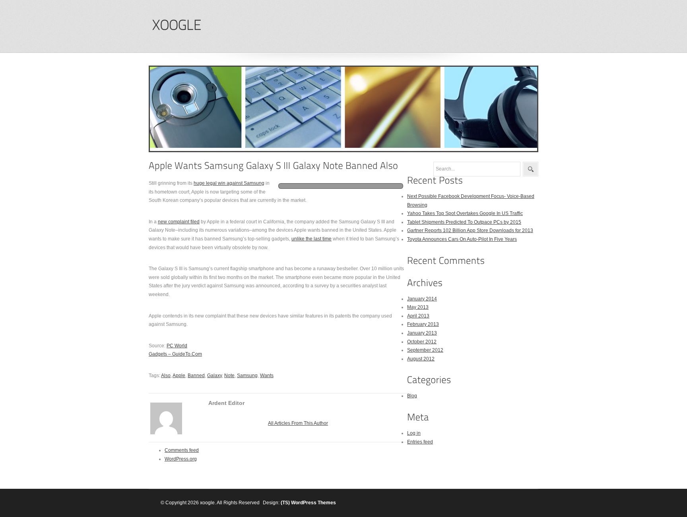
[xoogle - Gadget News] (176, 25)
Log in (414, 433)
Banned (196, 375)
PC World (177, 346)
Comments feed (182, 450)
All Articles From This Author (298, 423)
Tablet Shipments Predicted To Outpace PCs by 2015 (464, 222)
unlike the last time (311, 239)
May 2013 (418, 307)
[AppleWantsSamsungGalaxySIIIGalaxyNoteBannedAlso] (273, 165)
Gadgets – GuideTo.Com (175, 354)
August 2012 (421, 359)
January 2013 (422, 333)
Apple (179, 375)
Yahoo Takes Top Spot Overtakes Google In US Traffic (465, 213)
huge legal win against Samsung (229, 183)
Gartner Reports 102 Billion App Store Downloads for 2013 (470, 230)
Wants (267, 375)
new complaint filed (179, 222)
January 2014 (422, 299)
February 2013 (423, 324)
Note (229, 375)
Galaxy (214, 375)
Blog (412, 396)
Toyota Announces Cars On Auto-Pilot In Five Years (462, 239)
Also (166, 375)
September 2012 (425, 350)
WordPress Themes (313, 502)
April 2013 (418, 316)
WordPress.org (181, 459)
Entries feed (420, 442)
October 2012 (422, 342)
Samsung (247, 375)
